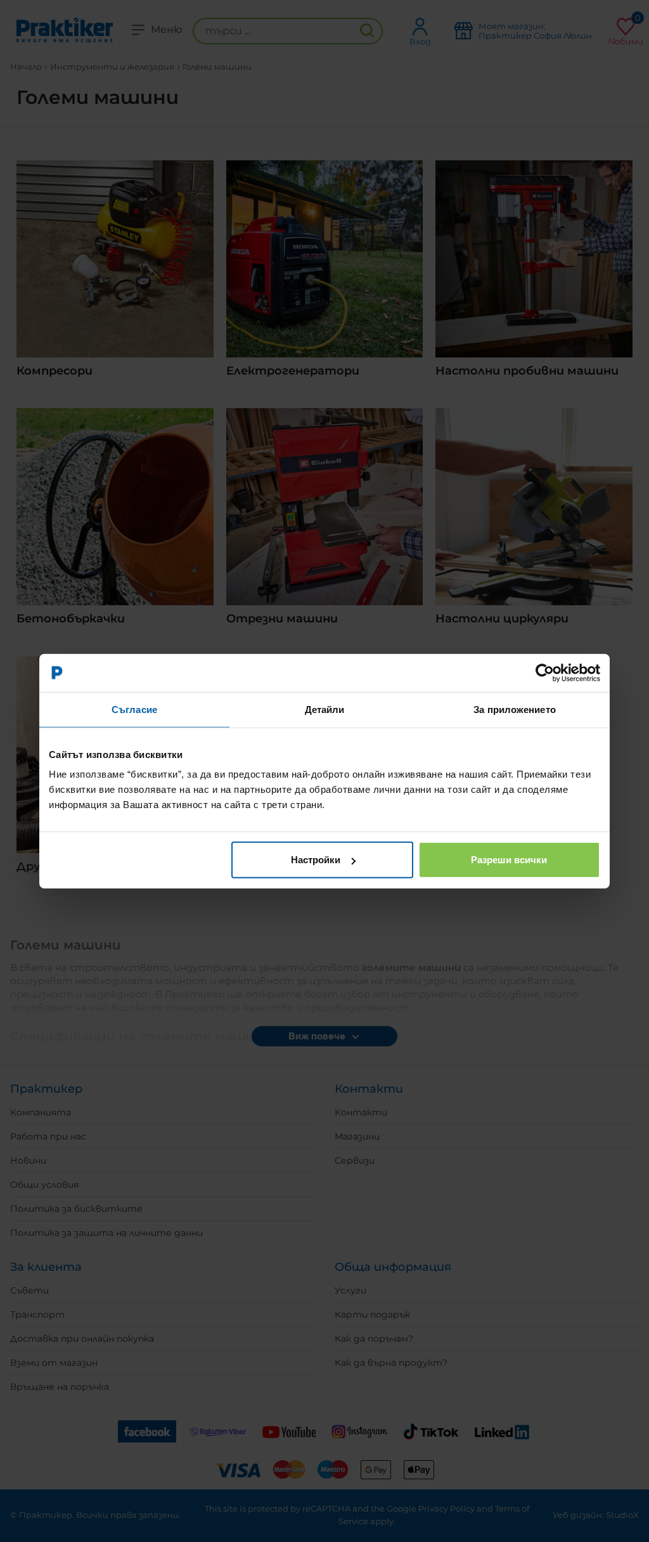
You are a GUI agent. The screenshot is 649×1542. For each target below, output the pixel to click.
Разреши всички (509, 859)
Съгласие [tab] (134, 709)
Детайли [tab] (325, 709)
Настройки (315, 859)
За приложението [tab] (514, 709)
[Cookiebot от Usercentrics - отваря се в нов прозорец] (544, 672)
